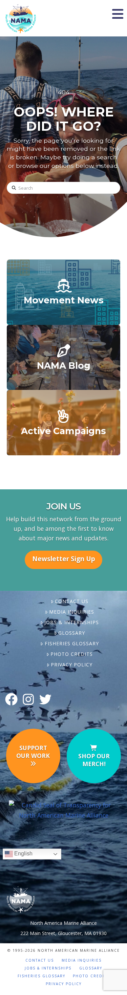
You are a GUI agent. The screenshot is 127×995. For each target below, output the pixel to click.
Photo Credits (71, 654)
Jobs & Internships (71, 622)
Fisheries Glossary (72, 643)
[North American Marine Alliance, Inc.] (64, 809)
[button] (117, 14)
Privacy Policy (71, 664)
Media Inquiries (71, 612)
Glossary (71, 633)
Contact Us (71, 601)
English (23, 853)
